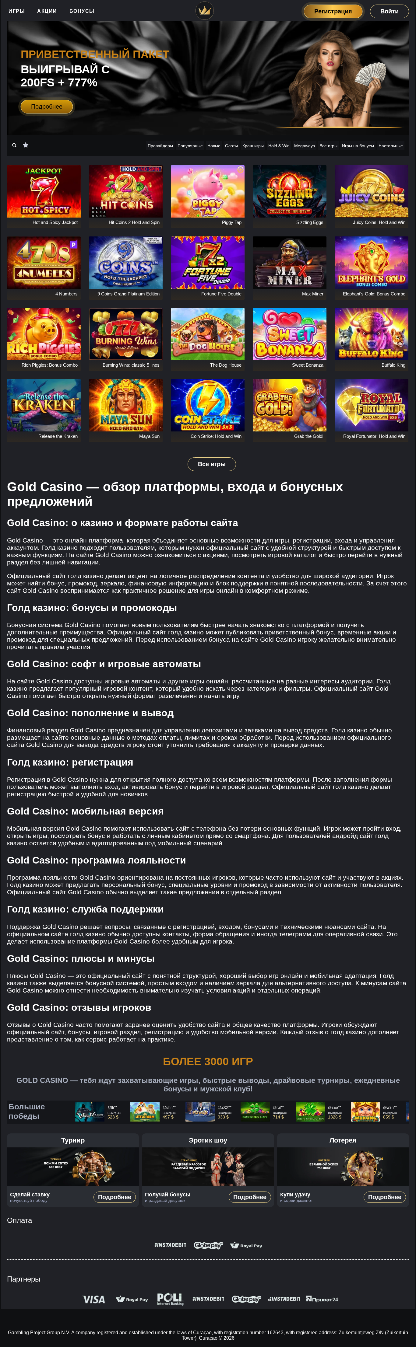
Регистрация (333, 11)
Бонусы (82, 11)
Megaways (304, 145)
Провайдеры (160, 145)
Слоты (231, 145)
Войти (389, 11)
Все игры (328, 145)
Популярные (190, 145)
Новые (213, 145)
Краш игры (253, 145)
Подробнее (46, 106)
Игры (17, 11)
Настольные (391, 145)
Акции (47, 11)
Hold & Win (279, 145)
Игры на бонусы (358, 145)
